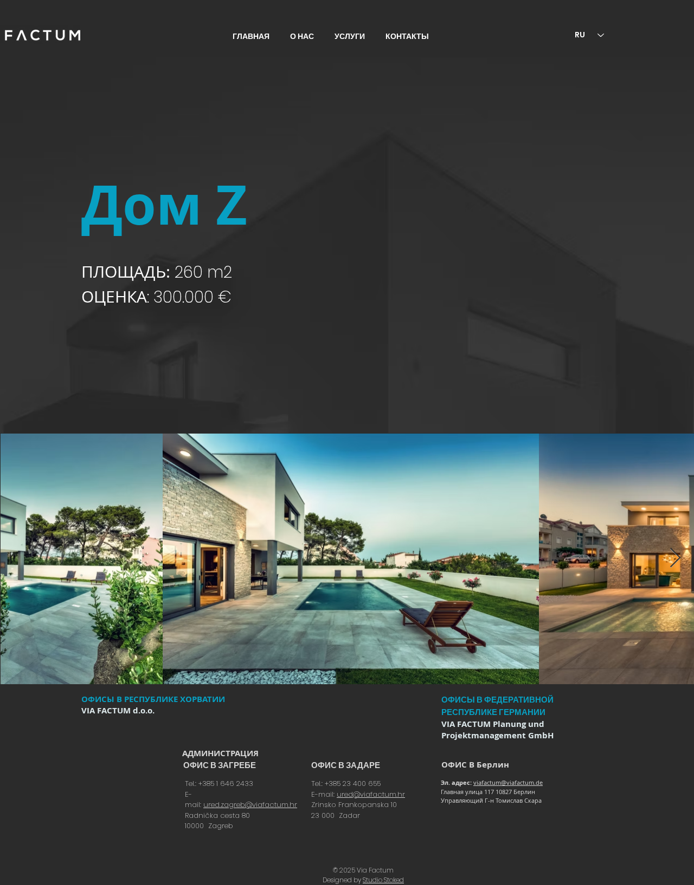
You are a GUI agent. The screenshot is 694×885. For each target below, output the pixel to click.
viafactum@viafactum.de (508, 782)
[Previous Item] (18, 558)
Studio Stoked (383, 879)
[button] (351, 36)
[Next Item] (675, 558)
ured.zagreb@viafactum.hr (250, 804)
